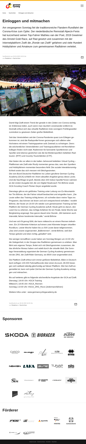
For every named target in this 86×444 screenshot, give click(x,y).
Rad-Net (54, 441)
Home (4, 13)
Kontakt (48, 441)
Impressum (32, 441)
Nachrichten (12, 13)
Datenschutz (41, 441)
